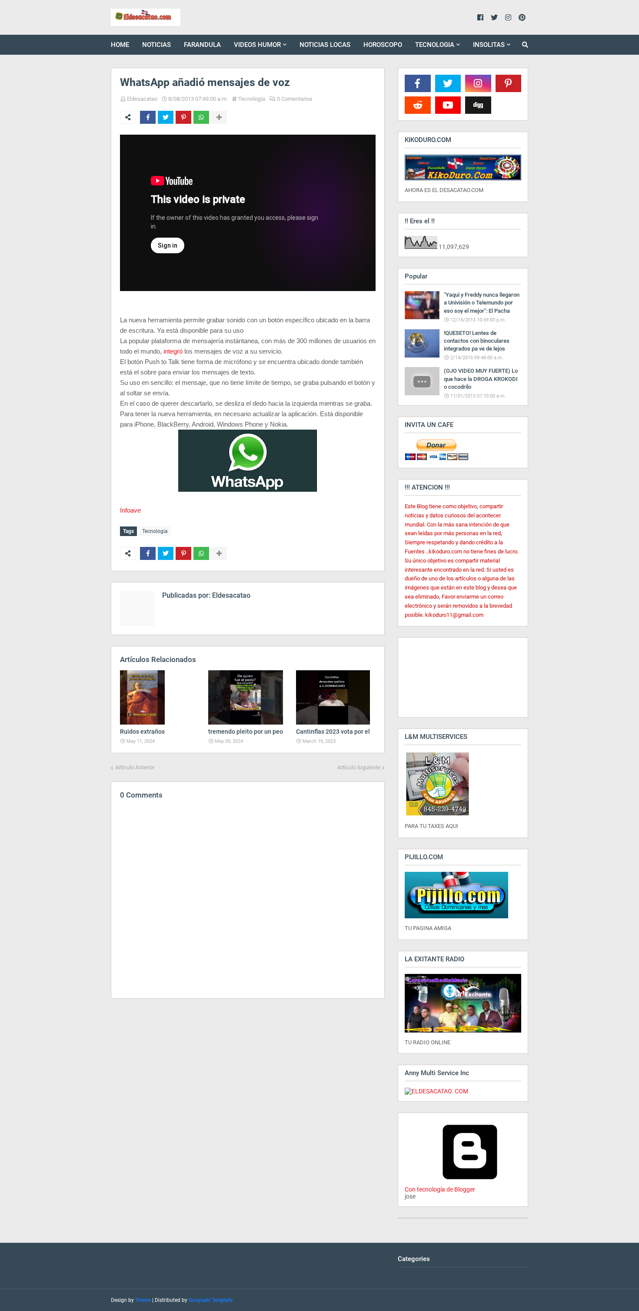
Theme (143, 1300)
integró (173, 351)
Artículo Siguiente (358, 767)
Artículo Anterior (134, 767)
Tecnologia (251, 99)
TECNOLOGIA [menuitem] (434, 45)
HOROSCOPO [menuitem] (382, 45)
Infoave (130, 510)
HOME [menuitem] (120, 45)
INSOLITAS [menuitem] (489, 45)
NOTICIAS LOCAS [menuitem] (325, 45)
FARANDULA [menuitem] (202, 45)
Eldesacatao (142, 99)
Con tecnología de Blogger (440, 1189)
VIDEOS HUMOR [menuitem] (257, 45)
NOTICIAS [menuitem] (156, 45)
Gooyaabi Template (211, 1300)
